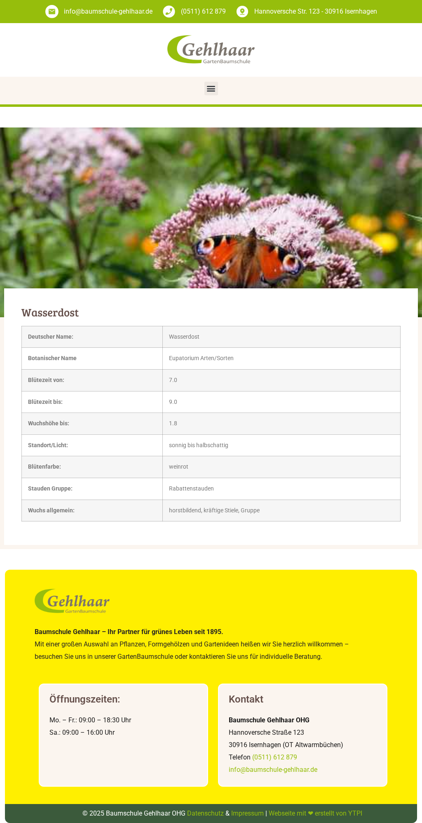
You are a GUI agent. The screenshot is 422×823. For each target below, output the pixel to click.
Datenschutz (205, 813)
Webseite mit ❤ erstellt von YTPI (315, 813)
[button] (211, 88)
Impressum (247, 813)
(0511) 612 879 (274, 757)
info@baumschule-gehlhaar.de (273, 769)
